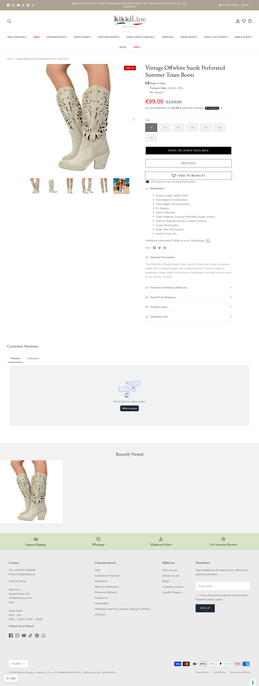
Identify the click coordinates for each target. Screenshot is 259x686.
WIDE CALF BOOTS (215, 37)
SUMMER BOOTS (57, 37)
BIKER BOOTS (189, 37)
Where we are (171, 575)
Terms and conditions (240, 672)
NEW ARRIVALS (16, 37)
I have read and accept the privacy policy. (224, 595)
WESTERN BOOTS (108, 37)
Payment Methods (106, 592)
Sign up (205, 608)
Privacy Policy (202, 672)
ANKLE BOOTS (243, 37)
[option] (82, 119)
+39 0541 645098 (25, 570)
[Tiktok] (23, 5)
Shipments (101, 581)
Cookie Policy (219, 672)
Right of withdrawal (106, 587)
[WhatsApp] (33, 5)
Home (10, 58)
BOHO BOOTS (82, 37)
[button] (188, 150)
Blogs (165, 581)
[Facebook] (8, 5)
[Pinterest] (28, 5)
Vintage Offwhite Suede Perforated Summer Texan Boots (42, 58)
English (245, 5)
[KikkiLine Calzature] (129, 21)
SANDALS (168, 37)
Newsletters (102, 603)
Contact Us (101, 598)
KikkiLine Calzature (26, 672)
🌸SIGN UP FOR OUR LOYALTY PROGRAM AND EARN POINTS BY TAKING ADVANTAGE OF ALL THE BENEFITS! (129, 5)
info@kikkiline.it (26, 574)
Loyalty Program (172, 592)
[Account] (237, 21)
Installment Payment (107, 575)
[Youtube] (18, 5)
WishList (100, 614)
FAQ (97, 570)
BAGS (122, 47)
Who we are (169, 570)
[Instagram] (13, 5)
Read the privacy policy (209, 599)
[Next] (134, 119)
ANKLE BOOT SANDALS (141, 37)
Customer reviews (173, 587)
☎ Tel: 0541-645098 (228, 5)
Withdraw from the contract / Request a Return (122, 609)
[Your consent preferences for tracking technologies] (252, 682)
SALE (36, 37)
